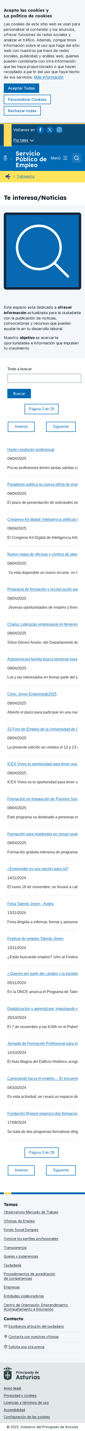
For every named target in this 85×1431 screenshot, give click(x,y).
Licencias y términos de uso (26, 1402)
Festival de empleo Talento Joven (35, 938)
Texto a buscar (19, 369)
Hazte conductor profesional (30, 449)
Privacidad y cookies (20, 1395)
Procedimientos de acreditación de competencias (29, 1276)
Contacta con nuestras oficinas (33, 1337)
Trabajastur (26, 176)
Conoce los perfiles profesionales (31, 1239)
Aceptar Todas (21, 88)
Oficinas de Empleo (19, 1221)
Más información (49, 77)
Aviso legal (12, 1388)
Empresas (12, 1287)
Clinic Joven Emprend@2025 (32, 694)
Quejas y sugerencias (21, 1256)
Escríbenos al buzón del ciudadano (36, 1326)
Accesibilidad (14, 1410)
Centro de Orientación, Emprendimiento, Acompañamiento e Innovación (36, 1307)
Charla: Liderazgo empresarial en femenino (43, 624)
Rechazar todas (22, 110)
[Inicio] (9, 177)
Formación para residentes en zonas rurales (44, 834)
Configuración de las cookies (27, 1417)
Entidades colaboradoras (24, 1296)
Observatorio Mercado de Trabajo (31, 1212)
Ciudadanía (12, 1265)
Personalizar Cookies (27, 99)
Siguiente (61, 427)
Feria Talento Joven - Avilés (30, 904)
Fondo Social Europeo (21, 1230)
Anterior (21, 427)
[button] (42, 409)
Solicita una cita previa (26, 1347)
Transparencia (15, 1248)
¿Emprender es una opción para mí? (37, 869)
